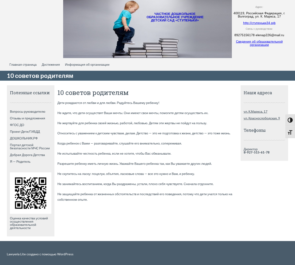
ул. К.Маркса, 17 (255, 111)
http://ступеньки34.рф (259, 23)
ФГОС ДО (17, 125)
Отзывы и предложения (27, 118)
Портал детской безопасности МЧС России (30, 146)
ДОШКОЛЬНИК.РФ (24, 138)
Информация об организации (87, 64)
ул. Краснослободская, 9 (262, 118)
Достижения (51, 64)
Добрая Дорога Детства (27, 155)
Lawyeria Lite (17, 254)
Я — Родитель (20, 161)
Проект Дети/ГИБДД (25, 131)
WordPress (65, 254)
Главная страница (23, 64)
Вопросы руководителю (27, 111)
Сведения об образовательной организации (259, 43)
